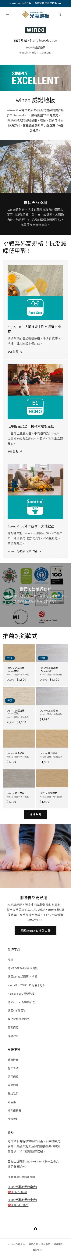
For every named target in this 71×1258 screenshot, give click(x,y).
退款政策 (13, 1036)
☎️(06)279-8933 (17, 1192)
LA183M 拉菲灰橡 (16, 793)
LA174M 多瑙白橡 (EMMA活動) (16, 712)
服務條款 (13, 1027)
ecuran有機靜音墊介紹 (22, 551)
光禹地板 (20, 1244)
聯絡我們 (13, 1093)
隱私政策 (45, 1244)
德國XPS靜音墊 (17, 1010)
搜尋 (10, 959)
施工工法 (13, 1068)
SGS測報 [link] (13, 351)
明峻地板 (28, 1141)
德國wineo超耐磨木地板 (22, 976)
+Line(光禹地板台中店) (22, 1199)
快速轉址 (13, 1119)
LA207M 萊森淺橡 (49, 710)
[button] (7, 14)
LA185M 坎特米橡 (49, 753)
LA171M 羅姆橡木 (49, 793)
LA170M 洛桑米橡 (16, 753)
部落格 (12, 1102)
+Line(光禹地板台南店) (22, 1187)
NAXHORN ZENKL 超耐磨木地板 (26, 985)
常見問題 (13, 1085)
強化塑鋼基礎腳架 (19, 1019)
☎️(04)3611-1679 (18, 1205)
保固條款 (13, 1076)
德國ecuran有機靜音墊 (35, 930)
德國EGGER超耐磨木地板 (23, 968)
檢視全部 (36, 814)
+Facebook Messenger (21, 1176)
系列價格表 (14, 1110)
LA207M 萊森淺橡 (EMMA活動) (49, 669)
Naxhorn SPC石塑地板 (21, 993)
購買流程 (13, 1059)
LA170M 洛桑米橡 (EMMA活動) (16, 669)
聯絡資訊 (37, 1250)
